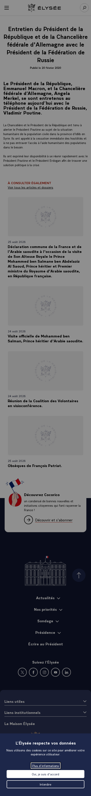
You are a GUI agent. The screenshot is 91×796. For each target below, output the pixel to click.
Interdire (45, 784)
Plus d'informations (45, 766)
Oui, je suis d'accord (45, 774)
